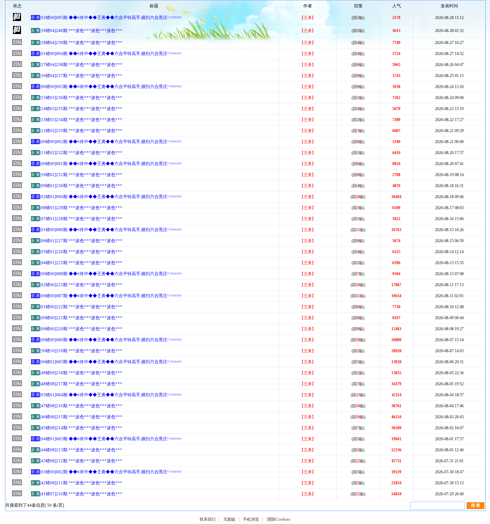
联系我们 (208, 519)
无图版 (229, 519)
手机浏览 (251, 519)
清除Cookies (278, 519)
